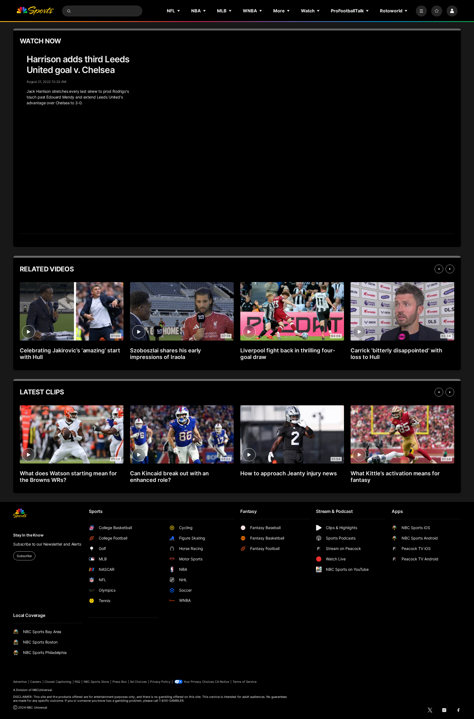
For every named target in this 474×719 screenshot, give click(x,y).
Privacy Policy (160, 682)
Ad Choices (138, 682)
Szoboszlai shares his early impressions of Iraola (165, 353)
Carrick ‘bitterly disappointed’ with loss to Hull (396, 353)
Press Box (119, 682)
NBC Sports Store (96, 682)
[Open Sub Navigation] (178, 10)
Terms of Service (245, 682)
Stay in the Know (28, 535)
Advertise (20, 682)
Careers (35, 682)
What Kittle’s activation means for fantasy (395, 476)
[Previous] (439, 269)
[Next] (449, 269)
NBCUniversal (42, 690)
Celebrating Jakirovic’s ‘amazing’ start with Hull (70, 353)
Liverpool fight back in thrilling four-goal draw (287, 353)
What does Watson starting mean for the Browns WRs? (68, 476)
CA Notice (222, 682)
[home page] (35, 11)
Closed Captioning (57, 682)
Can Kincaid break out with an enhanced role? (169, 476)
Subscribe (24, 556)
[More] (421, 10)
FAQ (77, 682)
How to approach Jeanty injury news (288, 473)
